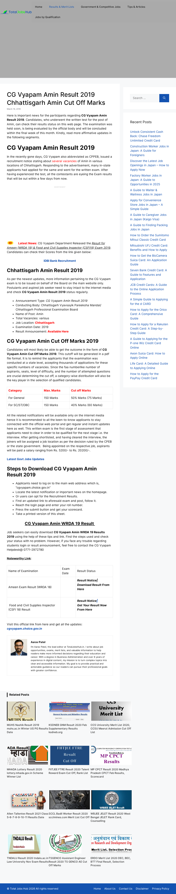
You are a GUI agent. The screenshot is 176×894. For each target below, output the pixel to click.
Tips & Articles (136, 6)
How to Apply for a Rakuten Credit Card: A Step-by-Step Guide (149, 329)
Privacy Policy (160, 888)
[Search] (164, 98)
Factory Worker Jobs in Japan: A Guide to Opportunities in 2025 (146, 180)
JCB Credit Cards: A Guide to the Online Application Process (148, 289)
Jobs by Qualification (47, 17)
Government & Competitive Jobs (100, 6)
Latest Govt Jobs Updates (25, 459)
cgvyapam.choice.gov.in (24, 628)
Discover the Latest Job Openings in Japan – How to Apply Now (149, 165)
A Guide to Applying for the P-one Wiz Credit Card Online (149, 343)
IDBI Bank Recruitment (60, 260)
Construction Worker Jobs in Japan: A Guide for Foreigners (149, 151)
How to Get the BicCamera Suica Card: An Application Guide (148, 260)
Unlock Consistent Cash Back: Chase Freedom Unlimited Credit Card (146, 136)
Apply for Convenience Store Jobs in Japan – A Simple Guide (146, 204)
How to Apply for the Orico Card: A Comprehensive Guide (148, 314)
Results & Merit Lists (61, 6)
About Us (110, 888)
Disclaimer (142, 888)
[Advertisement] (88, 54)
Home (38, 6)
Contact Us (125, 888)
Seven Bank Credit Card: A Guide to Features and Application (148, 274)
